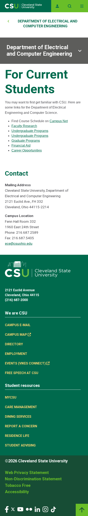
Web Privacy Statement (27, 472)
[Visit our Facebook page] (7, 509)
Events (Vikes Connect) (25, 363)
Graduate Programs (25, 140)
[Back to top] (82, 510)
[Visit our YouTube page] (20, 509)
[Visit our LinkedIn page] (37, 509)
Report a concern (21, 426)
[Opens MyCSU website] (57, 6)
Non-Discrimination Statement (33, 478)
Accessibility (17, 491)
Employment (16, 354)
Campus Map (16, 335)
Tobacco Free (17, 485)
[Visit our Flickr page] (29, 509)
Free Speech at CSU (21, 373)
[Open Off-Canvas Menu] (82, 6)
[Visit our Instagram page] (45, 509)
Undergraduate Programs (29, 131)
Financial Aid (20, 145)
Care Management (21, 407)
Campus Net (59, 121)
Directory (14, 344)
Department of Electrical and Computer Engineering (39, 50)
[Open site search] (69, 6)
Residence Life (17, 436)
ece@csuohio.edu (18, 243)
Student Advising (20, 445)
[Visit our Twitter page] (13, 509)
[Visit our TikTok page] (53, 509)
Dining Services (18, 417)
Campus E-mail (17, 325)
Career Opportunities (26, 150)
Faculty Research (24, 126)
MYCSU (10, 397)
